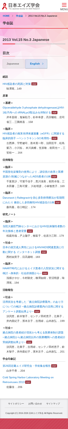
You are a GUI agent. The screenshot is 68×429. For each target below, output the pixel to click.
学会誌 (19, 16)
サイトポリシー (16, 403)
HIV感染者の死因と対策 (17, 83)
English (35, 63)
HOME (6, 16)
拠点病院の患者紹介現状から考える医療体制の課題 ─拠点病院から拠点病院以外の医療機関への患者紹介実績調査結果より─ (34, 337)
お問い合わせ (35, 403)
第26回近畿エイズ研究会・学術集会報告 (27, 365)
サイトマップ (53, 403)
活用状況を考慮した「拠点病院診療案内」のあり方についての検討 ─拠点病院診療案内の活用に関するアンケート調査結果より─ (33, 306)
